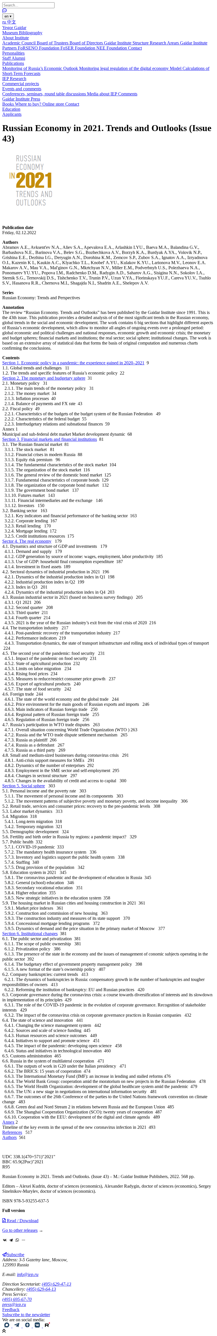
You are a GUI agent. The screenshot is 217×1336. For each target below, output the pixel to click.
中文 (11, 22)
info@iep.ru (27, 1274)
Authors (9, 1137)
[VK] (38, 1326)
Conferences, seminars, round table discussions (44, 93)
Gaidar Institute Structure (127, 42)
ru (4, 22)
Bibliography (30, 32)
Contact (135, 48)
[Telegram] (11, 1240)
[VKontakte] (4, 1240)
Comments (127, 93)
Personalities (13, 53)
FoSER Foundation (78, 48)
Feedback (10, 1309)
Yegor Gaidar (14, 27)
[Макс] (7, 1326)
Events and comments (21, 88)
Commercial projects (20, 83)
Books (8, 104)
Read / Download (22, 1220)
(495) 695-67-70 (17, 1299)
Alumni (18, 58)
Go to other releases (20, 1230)
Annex (8, 1122)
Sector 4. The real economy (26, 541)
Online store (53, 104)
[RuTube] (47, 1326)
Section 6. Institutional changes (30, 933)
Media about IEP (102, 93)
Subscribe (15, 1254)
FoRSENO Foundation (39, 48)
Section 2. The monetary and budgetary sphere (43, 378)
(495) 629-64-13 (41, 1289)
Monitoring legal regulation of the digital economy (124, 68)
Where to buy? (28, 104)
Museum (10, 32)
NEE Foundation (112, 48)
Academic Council (19, 42)
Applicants (11, 114)
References (12, 1132)
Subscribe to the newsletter (26, 1314)
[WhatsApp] (17, 1240)
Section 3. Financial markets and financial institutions (49, 439)
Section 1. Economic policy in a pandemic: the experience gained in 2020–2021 (73, 362)
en (8, 16)
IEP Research (14, 78)
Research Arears (165, 42)
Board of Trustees (53, 42)
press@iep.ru (14, 1304)
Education (11, 109)
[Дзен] (28, 1326)
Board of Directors (87, 42)
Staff (7, 58)
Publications (13, 63)
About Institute (15, 37)
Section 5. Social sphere (23, 785)
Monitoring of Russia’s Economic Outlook (40, 68)
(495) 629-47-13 (56, 1284)
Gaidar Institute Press (21, 99)
